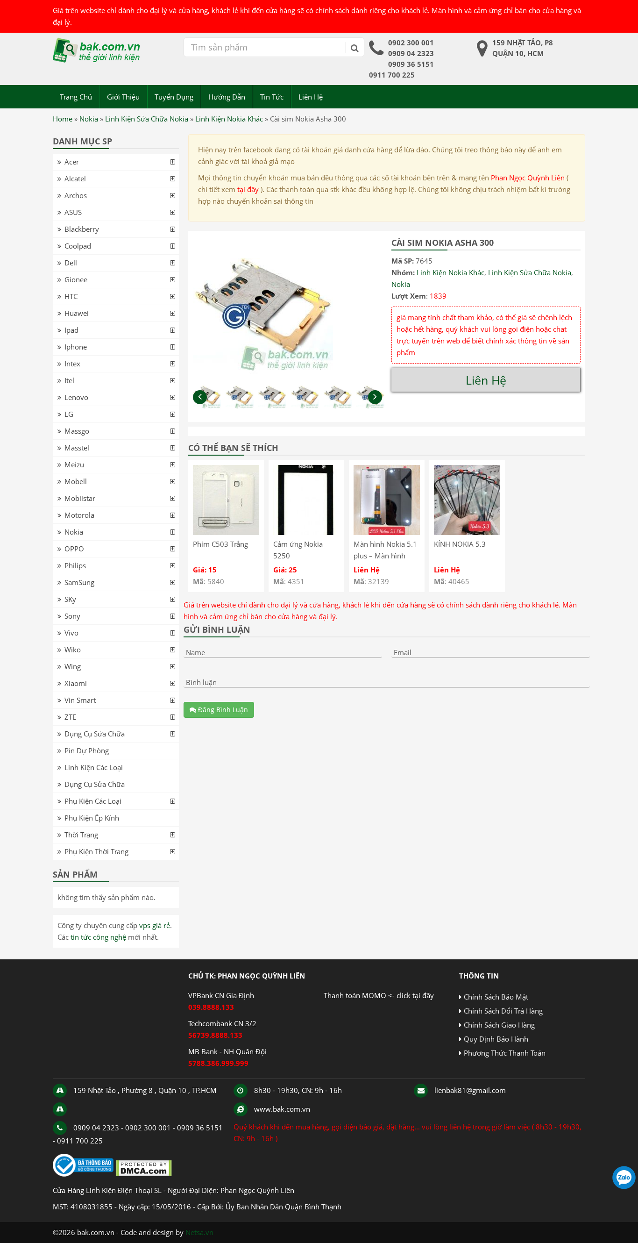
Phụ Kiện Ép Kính (91, 817)
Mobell (75, 481)
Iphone (75, 346)
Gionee (75, 279)
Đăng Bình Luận (222, 709)
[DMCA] (143, 1174)
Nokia (88, 118)
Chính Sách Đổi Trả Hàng (503, 1010)
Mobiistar (79, 498)
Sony (72, 616)
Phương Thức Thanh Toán (505, 1052)
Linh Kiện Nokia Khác (229, 118)
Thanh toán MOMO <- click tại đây (379, 995)
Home (62, 118)
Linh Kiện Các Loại (93, 767)
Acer (71, 161)
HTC (71, 296)
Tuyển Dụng (174, 96)
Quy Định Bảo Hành (496, 1038)
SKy (70, 599)
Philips (75, 565)
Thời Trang (81, 834)
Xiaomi (75, 683)
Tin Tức (272, 96)
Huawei (76, 313)
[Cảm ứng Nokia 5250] (306, 532)
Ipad (71, 330)
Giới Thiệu (123, 96)
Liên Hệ (310, 96)
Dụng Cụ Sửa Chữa (94, 733)
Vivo (71, 632)
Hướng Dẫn (226, 96)
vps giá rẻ (154, 925)
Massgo (76, 431)
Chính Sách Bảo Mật (496, 996)
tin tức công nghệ (98, 937)
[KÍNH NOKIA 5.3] (467, 532)
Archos (75, 195)
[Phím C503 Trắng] (226, 532)
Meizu (74, 464)
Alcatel (75, 178)
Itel (69, 380)
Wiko (72, 649)
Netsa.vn (199, 1232)
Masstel (76, 447)
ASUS (73, 212)
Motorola (79, 515)
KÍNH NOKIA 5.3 (460, 544)
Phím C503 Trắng (220, 544)
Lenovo (76, 397)
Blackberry (81, 229)
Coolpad (77, 245)
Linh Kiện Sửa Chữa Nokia (146, 118)
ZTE (70, 717)
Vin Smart (80, 700)
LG (68, 414)
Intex (72, 363)
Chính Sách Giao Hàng (499, 1024)
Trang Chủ (76, 96)
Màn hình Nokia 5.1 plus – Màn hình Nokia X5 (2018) (385, 555)
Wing (72, 666)
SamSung (79, 582)
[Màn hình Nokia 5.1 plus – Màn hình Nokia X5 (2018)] (387, 532)
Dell (70, 262)
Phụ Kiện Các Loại (92, 801)
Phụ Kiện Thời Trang (96, 851)
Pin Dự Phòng (86, 750)
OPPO (74, 548)
